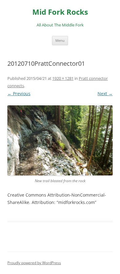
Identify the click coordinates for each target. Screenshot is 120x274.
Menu (60, 40)
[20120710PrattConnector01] (60, 140)
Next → (105, 93)
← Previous (18, 93)
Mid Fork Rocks (60, 12)
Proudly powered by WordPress (34, 262)
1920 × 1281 (63, 78)
